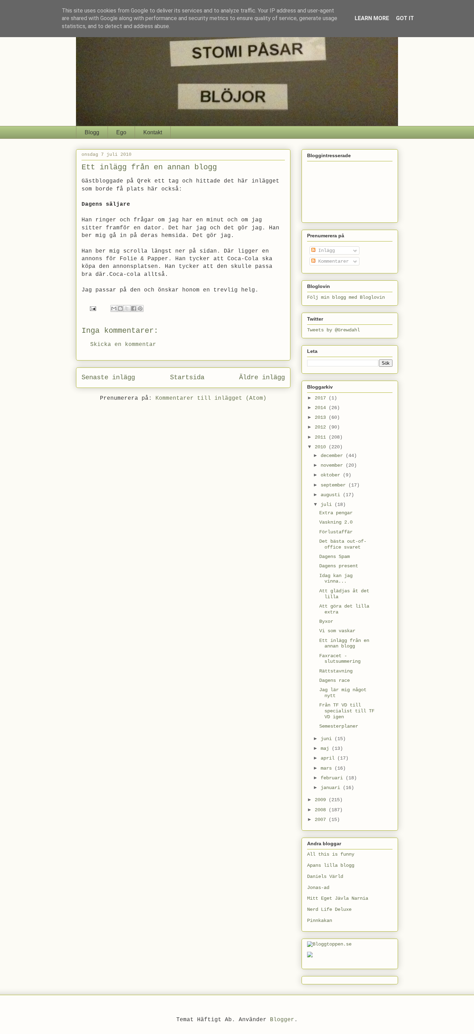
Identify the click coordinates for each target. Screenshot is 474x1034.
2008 (322, 810)
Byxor (326, 621)
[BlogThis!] (120, 308)
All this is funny (330, 854)
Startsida (187, 377)
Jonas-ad (318, 887)
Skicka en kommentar (123, 344)
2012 (322, 427)
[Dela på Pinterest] (140, 308)
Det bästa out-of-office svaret (342, 544)
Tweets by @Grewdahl (333, 330)
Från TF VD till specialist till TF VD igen (346, 711)
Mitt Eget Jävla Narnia (337, 898)
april (329, 758)
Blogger (282, 1020)
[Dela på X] (127, 308)
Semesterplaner (338, 726)
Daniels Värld (325, 876)
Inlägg (325, 250)
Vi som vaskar (337, 631)
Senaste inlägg (108, 377)
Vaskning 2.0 (336, 522)
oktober (332, 475)
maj (326, 748)
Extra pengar (336, 513)
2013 (322, 417)
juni (328, 738)
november (333, 465)
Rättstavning (336, 671)
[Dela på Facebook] (133, 308)
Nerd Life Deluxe (329, 909)
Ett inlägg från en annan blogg (344, 643)
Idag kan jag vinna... (336, 578)
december (333, 455)
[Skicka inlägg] (93, 309)
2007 (322, 819)
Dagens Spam (334, 556)
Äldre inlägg (262, 377)
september (334, 485)
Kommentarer (332, 261)
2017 (322, 398)
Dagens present (338, 566)
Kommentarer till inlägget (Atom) (210, 398)
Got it (405, 18)
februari (333, 778)
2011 (322, 437)
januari (332, 787)
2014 (322, 407)
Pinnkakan (319, 920)
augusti (332, 495)
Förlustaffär (336, 532)
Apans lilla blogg (330, 865)
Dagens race (334, 680)
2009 (322, 800)
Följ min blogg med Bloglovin (346, 297)
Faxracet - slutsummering (340, 658)
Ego (121, 132)
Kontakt (152, 132)
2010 (322, 447)
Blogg (92, 132)
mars (328, 768)
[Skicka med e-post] (113, 308)
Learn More (372, 18)
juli (328, 504)
